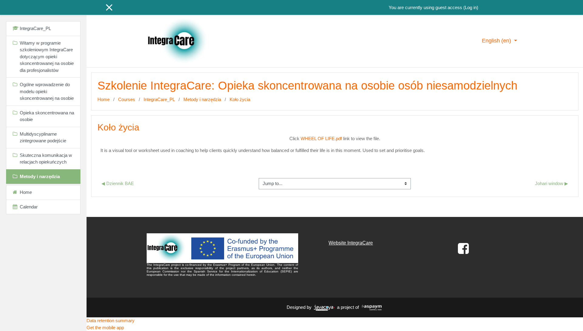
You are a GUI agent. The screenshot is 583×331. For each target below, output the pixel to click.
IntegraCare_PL (159, 99)
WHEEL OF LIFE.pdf (321, 138)
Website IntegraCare (351, 242)
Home (103, 99)
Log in (471, 7)
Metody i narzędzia (202, 99)
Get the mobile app (105, 327)
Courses (126, 99)
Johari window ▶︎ (551, 183)
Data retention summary (111, 320)
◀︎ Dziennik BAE (117, 183)
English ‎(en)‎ (497, 41)
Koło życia (240, 99)
